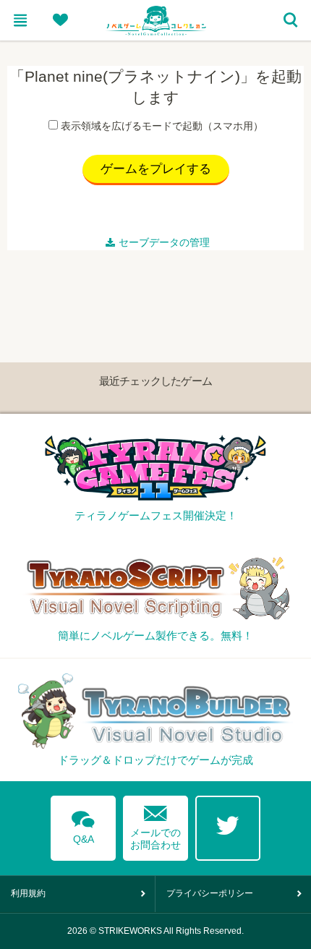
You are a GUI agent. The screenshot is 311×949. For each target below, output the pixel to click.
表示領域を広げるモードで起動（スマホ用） (162, 126)
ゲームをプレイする (156, 169)
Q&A (83, 824)
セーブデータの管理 (164, 242)
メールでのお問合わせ (155, 824)
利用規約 (28, 893)
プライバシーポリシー (209, 893)
